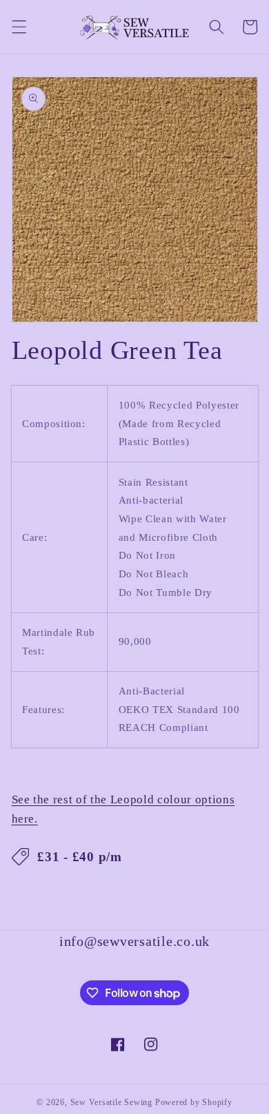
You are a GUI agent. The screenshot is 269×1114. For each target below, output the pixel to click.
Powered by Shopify (193, 1102)
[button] (18, 26)
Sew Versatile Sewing (111, 1102)
